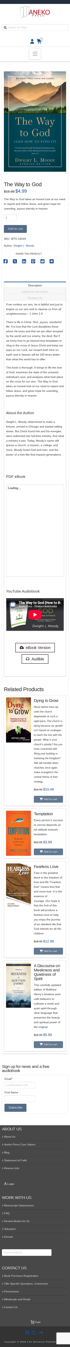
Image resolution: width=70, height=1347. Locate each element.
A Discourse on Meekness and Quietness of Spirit (47, 972)
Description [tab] (35, 285)
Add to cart (15, 229)
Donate (8, 1236)
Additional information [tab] (35, 291)
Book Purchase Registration (21, 1275)
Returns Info (11, 1168)
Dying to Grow (46, 700)
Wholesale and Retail (17, 1299)
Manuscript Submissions (19, 1205)
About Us (9, 1136)
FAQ (7, 1213)
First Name (11, 1092)
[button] (35, 54)
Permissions (11, 1291)
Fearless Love (46, 866)
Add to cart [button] (50, 799)
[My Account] (31, 41)
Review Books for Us (17, 1221)
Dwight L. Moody (24, 245)
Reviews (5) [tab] (35, 298)
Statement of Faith (15, 1160)
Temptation (43, 813)
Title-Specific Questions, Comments (26, 1283)
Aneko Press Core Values (19, 1144)
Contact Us (11, 1307)
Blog (7, 1152)
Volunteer (10, 1229)
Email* (8, 1078)
